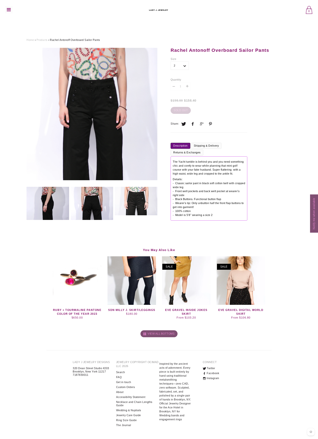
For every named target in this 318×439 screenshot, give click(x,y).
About (120, 392)
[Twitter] (183, 123)
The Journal (123, 425)
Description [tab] (180, 145)
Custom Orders (125, 387)
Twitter (210, 368)
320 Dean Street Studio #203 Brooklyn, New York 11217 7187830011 (91, 371)
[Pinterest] (210, 123)
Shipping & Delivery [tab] (206, 145)
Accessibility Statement (130, 397)
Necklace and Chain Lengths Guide (134, 404)
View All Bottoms (160, 333)
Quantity (176, 79)
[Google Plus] (201, 123)
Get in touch (123, 382)
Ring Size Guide (126, 420)
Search (120, 372)
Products (42, 40)
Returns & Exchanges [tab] (187, 152)
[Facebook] (192, 123)
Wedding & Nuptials (128, 410)
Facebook (212, 373)
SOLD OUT (181, 110)
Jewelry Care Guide (128, 415)
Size (173, 59)
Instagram (212, 378)
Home (30, 40)
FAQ (119, 377)
